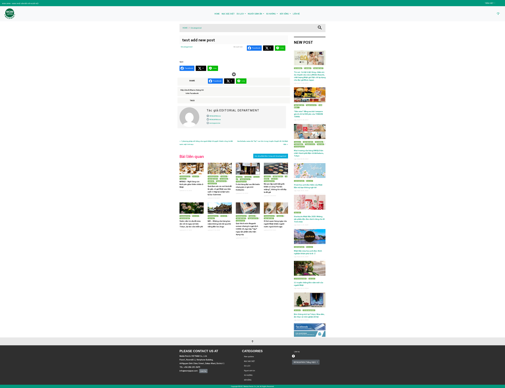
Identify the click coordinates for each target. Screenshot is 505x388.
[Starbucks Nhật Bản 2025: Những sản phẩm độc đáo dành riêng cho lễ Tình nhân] (309, 202)
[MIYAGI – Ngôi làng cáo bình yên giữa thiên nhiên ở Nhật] (192, 168)
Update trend (310, 144)
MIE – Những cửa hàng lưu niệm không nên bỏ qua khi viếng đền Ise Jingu (219, 224)
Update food (212, 183)
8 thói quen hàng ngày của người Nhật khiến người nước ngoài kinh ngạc (275, 224)
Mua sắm (211, 218)
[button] (491, 3)
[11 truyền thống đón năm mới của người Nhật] (309, 268)
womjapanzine (214, 123)
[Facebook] (293, 355)
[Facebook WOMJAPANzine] (498, 13)
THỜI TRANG (298, 144)
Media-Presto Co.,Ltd (251, 386)
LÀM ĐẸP (307, 68)
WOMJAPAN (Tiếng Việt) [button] (305, 362)
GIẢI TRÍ (211, 181)
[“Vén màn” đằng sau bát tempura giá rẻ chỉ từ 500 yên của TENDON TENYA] (309, 95)
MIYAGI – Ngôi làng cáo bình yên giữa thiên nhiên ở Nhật (191, 184)
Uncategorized (196, 28)
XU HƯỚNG (224, 179)
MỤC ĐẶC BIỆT (213, 179)
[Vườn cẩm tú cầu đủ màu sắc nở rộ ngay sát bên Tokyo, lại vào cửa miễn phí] (192, 208)
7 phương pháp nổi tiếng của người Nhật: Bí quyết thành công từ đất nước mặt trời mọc (206, 142)
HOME (185, 28)
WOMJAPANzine (215, 116)
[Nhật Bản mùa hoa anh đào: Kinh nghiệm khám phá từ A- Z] (309, 236)
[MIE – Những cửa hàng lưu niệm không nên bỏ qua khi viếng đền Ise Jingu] (220, 208)
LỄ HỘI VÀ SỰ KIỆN (300, 279)
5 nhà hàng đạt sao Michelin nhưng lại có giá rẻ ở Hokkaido (248, 187)
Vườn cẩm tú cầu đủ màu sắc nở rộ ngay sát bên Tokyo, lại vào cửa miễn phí (191, 224)
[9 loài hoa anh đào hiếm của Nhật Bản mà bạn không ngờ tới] (309, 170)
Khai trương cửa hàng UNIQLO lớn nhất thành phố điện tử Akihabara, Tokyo (309, 153)
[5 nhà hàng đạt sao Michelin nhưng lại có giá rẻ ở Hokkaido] (248, 169)
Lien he (203, 371)
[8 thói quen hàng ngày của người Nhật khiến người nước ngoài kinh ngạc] (276, 208)
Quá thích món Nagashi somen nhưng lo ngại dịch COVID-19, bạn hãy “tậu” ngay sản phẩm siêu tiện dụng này (247, 229)
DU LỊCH (195, 176)
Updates (183, 179)
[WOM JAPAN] (9, 13)
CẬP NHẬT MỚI (184, 218)
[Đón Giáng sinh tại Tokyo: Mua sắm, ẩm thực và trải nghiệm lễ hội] (309, 300)
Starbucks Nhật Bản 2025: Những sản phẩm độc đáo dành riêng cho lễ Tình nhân (309, 219)
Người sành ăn (221, 181)
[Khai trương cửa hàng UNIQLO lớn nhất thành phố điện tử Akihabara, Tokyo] (309, 131)
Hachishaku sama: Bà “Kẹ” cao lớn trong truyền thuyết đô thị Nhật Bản (262, 142)
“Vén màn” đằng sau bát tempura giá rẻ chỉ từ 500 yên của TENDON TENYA (308, 114)
